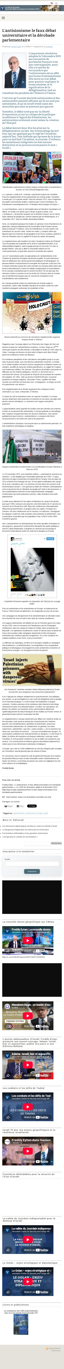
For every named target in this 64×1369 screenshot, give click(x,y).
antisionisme (30, 813)
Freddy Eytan (16, 47)
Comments (55, 1351)
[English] (52, 3)
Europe (40, 813)
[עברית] (56, 3)
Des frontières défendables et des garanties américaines (25, 833)
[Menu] (3, 18)
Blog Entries (54, 1348)
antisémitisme (19, 813)
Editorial (49, 47)
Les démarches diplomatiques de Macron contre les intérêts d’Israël (29, 826)
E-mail (7, 859)
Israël (45, 813)
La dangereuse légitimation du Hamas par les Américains (25, 830)
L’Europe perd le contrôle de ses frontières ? (20, 837)
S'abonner (32, 871)
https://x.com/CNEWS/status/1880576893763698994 (23, 957)
